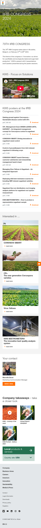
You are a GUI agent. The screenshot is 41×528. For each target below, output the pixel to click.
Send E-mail (8, 384)
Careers (5, 474)
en (26, 3)
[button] (10, 414)
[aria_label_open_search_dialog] (34, 3)
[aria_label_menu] (38, 3)
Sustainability (7, 484)
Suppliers (5, 506)
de (30, 3)
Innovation (6, 481)
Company (6, 468)
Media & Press (8, 488)
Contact (5, 493)
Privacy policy (7, 503)
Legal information (8, 496)
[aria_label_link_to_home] (3, 3)
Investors (6, 478)
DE (6, 524)
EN (4, 524)
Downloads (6, 499)
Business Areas (8, 471)
